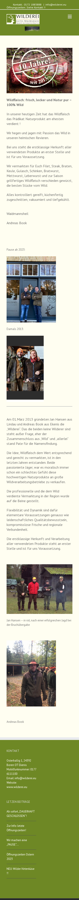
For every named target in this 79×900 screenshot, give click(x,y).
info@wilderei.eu (55, 4)
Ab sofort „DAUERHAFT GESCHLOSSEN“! (21, 814)
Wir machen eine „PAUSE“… (17, 842)
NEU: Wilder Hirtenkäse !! (20, 871)
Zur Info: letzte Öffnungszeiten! (16, 828)
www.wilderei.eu (17, 787)
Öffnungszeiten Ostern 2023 (20, 857)
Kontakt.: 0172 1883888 (27, 4)
